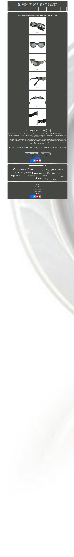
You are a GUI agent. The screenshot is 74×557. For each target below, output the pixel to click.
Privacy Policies (37, 189)
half (27, 176)
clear (40, 173)
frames (35, 173)
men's (20, 179)
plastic (38, 178)
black (17, 172)
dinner (22, 176)
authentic (54, 179)
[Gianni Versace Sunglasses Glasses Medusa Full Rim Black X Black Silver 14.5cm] (37, 26)
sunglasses (23, 169)
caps (28, 179)
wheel (45, 176)
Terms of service (37, 191)
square (40, 170)
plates (53, 169)
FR (38, 194)
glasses (32, 176)
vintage (48, 169)
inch (37, 176)
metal (36, 169)
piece (50, 179)
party (32, 179)
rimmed (59, 173)
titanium (54, 173)
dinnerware (56, 176)
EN (36, 194)
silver (15, 169)
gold (43, 170)
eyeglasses (26, 172)
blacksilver (62, 176)
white (40, 176)
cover (50, 176)
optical (60, 169)
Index (37, 184)
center (44, 173)
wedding (45, 179)
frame (30, 169)
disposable (15, 175)
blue (25, 179)
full (48, 172)
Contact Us (37, 186)
